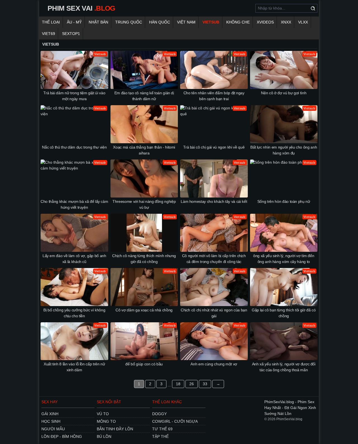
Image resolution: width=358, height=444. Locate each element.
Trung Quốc (128, 22)
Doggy (159, 414)
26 (191, 384)
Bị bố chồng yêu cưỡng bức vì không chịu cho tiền (74, 313)
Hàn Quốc (159, 22)
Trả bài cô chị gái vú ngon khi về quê (213, 147)
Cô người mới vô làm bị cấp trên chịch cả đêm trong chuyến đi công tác (214, 258)
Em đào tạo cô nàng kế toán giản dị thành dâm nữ (144, 96)
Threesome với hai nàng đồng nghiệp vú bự (144, 204)
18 (178, 384)
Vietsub (210, 22)
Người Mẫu (53, 429)
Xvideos (265, 22)
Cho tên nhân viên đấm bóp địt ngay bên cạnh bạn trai (213, 96)
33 (205, 384)
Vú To (103, 414)
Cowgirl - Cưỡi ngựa (175, 421)
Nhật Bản (98, 22)
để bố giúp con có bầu (144, 364)
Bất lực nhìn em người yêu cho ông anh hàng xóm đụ (283, 150)
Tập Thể (160, 436)
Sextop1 (71, 33)
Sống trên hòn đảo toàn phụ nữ (283, 201)
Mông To (106, 421)
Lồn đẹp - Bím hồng (61, 436)
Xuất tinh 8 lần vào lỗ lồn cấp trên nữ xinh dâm (74, 367)
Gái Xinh (49, 414)
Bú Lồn (104, 436)
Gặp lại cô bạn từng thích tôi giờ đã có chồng (283, 313)
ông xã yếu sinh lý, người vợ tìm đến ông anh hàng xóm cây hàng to (283, 258)
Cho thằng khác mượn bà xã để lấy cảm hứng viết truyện (74, 204)
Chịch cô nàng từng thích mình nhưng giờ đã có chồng (144, 258)
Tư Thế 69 (162, 429)
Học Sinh (50, 421)
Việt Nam (186, 22)
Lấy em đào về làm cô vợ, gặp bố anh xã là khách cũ (74, 258)
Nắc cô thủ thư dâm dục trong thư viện (74, 147)
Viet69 (48, 33)
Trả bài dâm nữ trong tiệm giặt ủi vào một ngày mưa (74, 96)
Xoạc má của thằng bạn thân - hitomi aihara (144, 150)
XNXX (286, 22)
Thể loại (51, 22)
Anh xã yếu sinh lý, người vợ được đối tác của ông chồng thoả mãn (283, 367)
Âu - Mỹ (74, 22)
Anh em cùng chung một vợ (213, 364)
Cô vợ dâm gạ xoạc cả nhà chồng (144, 310)
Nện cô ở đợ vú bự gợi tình (283, 93)
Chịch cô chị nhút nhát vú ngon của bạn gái (214, 313)
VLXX (303, 22)
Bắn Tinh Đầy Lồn (115, 429)
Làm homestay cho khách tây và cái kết (214, 201)
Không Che (238, 22)
